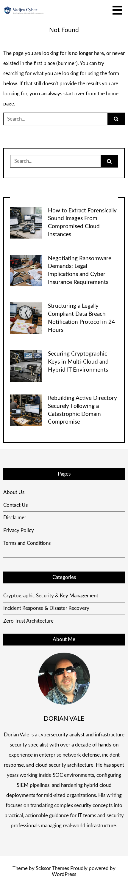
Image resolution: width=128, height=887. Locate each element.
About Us (13, 492)
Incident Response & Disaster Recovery (46, 608)
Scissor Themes (52, 868)
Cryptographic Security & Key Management (50, 595)
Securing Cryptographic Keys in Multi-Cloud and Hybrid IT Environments (78, 362)
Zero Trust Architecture (28, 621)
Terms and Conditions (27, 543)
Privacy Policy (18, 530)
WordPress (64, 874)
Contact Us (15, 505)
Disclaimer (14, 517)
